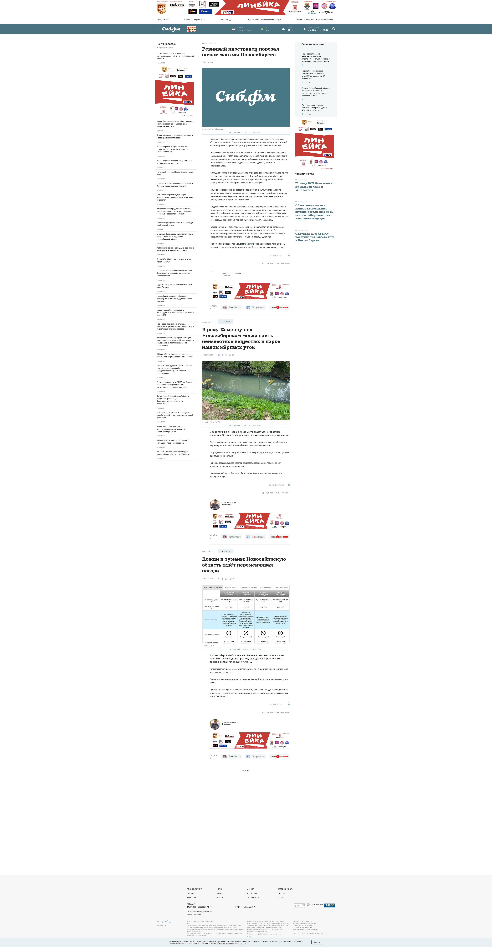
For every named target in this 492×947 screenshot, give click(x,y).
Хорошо (317, 942)
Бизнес (220, 893)
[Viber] (229, 355)
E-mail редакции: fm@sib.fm (302, 927)
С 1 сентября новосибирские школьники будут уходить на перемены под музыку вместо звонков (174, 273)
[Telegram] (232, 354)
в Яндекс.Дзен (162, 926)
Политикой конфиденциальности (232, 943)
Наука (220, 897)
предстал (248, 244)
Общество (192, 893)
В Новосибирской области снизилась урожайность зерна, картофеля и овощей (174, 355)
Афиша (250, 889)
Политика (252, 893)
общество (226, 321)
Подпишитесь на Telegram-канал (247, 133)
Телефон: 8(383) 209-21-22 (199, 907)
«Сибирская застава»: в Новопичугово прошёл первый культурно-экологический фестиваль (175, 415)
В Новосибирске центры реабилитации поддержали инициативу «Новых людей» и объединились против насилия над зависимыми (175, 341)
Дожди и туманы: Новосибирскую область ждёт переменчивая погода (175, 136)
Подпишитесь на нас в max (277, 263)
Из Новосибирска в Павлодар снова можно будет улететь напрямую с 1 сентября (175, 249)
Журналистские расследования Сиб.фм (264, 19)
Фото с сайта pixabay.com (212, 129)
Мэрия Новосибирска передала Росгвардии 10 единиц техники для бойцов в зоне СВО (175, 312)
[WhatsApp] (225, 355)
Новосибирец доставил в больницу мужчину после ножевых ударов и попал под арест (174, 298)
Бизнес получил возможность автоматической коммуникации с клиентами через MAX (171, 429)
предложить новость (166, 48)
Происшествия (194, 889)
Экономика (253, 897)
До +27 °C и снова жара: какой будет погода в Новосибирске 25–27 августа (173, 452)
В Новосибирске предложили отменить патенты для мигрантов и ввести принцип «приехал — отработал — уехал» (174, 211)
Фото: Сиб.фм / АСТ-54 (211, 422)
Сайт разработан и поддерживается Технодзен (310, 933)
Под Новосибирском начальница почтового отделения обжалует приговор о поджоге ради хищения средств (175, 326)
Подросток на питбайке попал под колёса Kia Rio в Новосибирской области (175, 184)
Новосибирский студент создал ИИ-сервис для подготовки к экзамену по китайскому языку (173, 149)
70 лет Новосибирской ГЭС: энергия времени (314, 19)
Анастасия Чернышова (231, 274)
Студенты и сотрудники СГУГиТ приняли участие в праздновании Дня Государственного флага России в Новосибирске (174, 369)
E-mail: (245, 907)
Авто (219, 889)
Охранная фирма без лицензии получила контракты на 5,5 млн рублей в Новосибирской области (175, 236)
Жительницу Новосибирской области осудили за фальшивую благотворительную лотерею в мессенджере (173, 400)
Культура (191, 897)
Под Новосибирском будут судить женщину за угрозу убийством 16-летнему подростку (175, 197)
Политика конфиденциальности (258, 931)
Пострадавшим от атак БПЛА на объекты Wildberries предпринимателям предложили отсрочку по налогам (175, 384)
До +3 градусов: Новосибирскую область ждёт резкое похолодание (174, 161)
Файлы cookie (252, 937)
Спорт (281, 897)
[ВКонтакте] (218, 355)
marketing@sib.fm (194, 914)
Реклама (191, 904)
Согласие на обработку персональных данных (264, 934)
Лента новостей (166, 43)
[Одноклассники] (221, 355)
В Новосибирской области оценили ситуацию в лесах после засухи (172, 441)
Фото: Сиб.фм (208, 645)
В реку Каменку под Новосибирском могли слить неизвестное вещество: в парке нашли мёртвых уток (175, 123)
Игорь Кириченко (229, 503)
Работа (281, 893)
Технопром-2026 (162, 19)
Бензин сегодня (226, 19)
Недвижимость (285, 889)
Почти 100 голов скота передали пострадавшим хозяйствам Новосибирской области (175, 56)
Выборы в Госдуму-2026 (194, 19)
